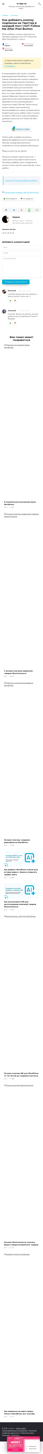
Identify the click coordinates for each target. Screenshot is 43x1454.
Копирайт (6, 1435)
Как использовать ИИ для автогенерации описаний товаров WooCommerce (20, 904)
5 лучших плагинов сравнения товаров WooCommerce (18, 672)
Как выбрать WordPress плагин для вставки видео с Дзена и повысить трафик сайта (21, 872)
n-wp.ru (21, 3)
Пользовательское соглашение (14, 1431)
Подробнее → (10, 66)
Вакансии (15, 1435)
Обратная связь (27, 1433)
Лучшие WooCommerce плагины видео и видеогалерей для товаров (21, 1243)
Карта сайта (20, 1428)
